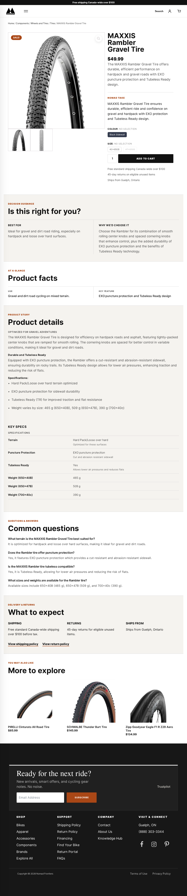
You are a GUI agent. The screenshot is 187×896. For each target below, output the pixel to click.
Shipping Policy (69, 825)
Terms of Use (138, 873)
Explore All (24, 858)
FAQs (61, 858)
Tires (52, 23)
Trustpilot (163, 786)
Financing (64, 838)
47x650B (130, 149)
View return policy (55, 644)
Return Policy (67, 832)
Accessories (25, 838)
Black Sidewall (117, 134)
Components (22, 23)
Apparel (22, 832)
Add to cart (145, 158)
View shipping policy (23, 644)
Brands (21, 852)
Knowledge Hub (110, 838)
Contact (104, 825)
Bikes (20, 825)
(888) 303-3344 (151, 832)
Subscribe (82, 797)
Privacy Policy (161, 873)
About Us (105, 832)
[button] (98, 38)
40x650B (114, 149)
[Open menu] (25, 11)
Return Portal (67, 852)
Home (11, 23)
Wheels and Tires (39, 23)
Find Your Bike (68, 845)
